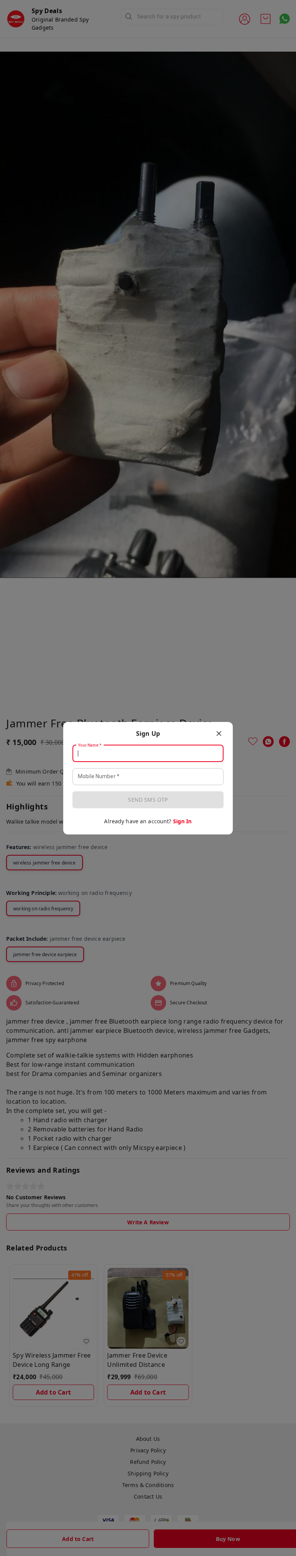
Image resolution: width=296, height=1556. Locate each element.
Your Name (90, 745)
